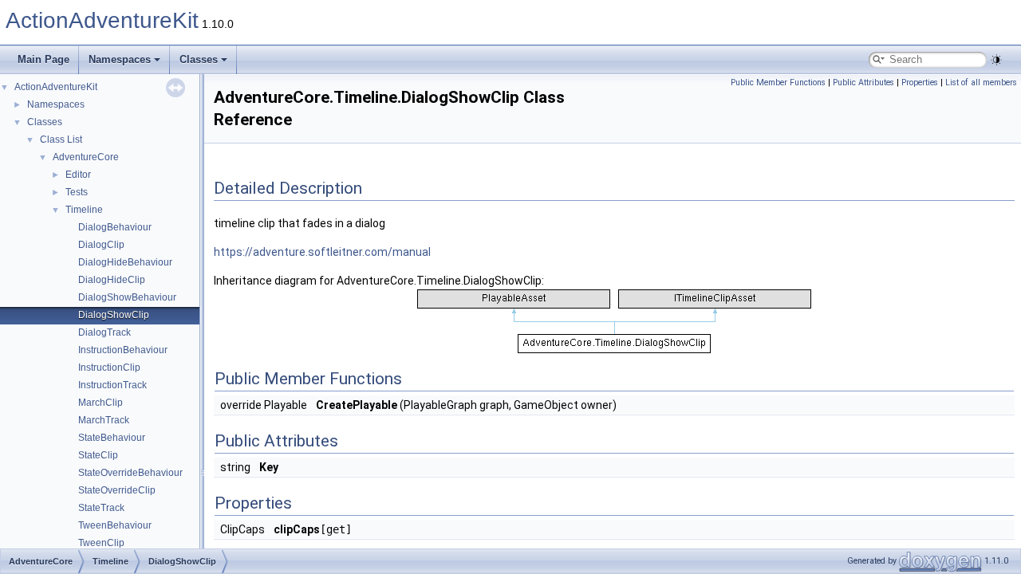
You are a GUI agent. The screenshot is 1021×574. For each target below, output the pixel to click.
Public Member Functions (778, 82)
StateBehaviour (111, 437)
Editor (78, 174)
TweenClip (101, 542)
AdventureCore (86, 157)
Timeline (84, 209)
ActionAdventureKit (102, 20)
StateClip (98, 455)
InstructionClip (109, 367)
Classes (198, 59)
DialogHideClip (111, 279)
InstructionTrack (112, 385)
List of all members (981, 82)
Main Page (43, 59)
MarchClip (100, 402)
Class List (61, 139)
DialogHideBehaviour (125, 262)
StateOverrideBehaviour (130, 472)
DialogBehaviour (115, 227)
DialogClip (101, 244)
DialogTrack (104, 332)
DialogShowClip (113, 314)
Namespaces (120, 59)
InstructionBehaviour (123, 350)
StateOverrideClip (117, 490)
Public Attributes (863, 82)
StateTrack (101, 507)
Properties (919, 82)
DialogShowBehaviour (127, 297)
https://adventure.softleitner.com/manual (322, 252)
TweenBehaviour (115, 525)
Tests (76, 192)
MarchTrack (103, 420)
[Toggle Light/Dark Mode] (996, 59)
